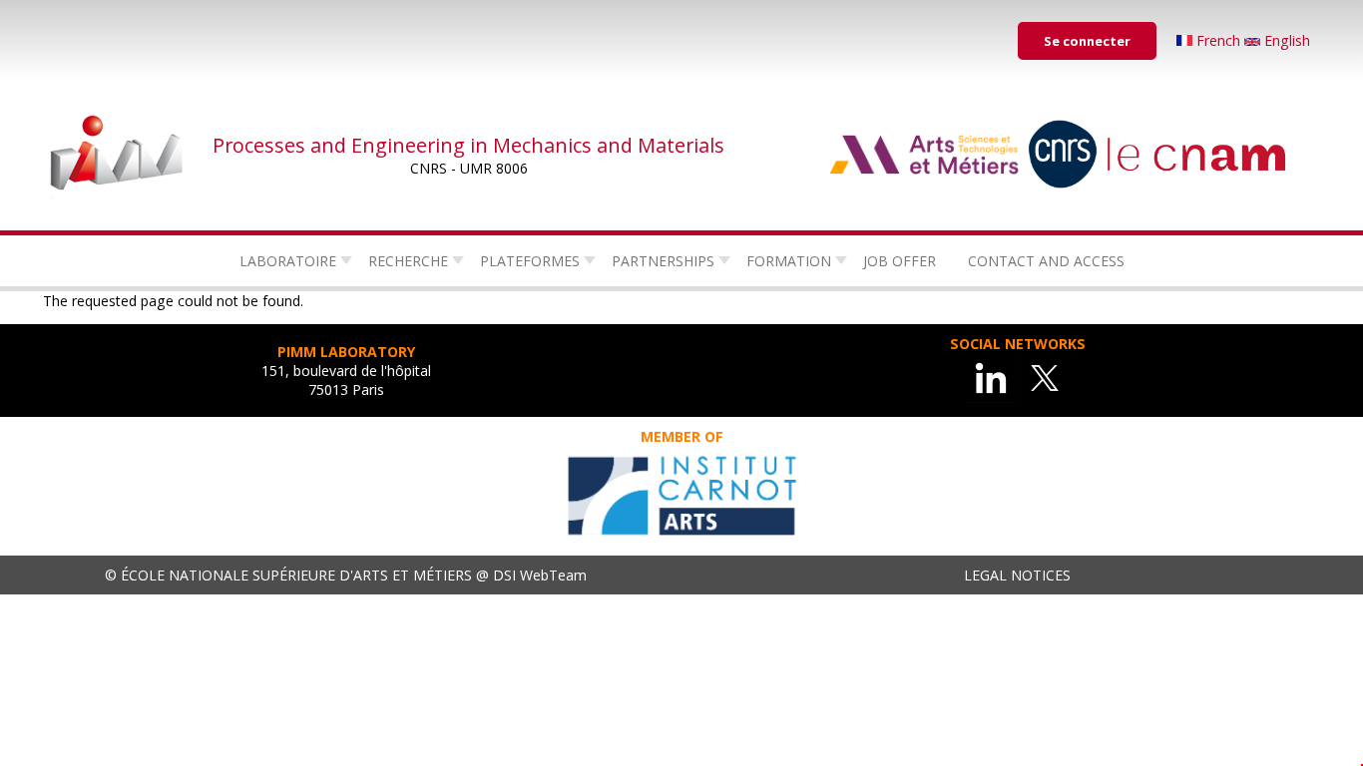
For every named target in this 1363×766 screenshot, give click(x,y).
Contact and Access (1046, 260)
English (1285, 40)
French (1218, 40)
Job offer (899, 260)
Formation (788, 260)
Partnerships (663, 260)
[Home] (118, 154)
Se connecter (1087, 41)
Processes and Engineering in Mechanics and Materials (468, 145)
